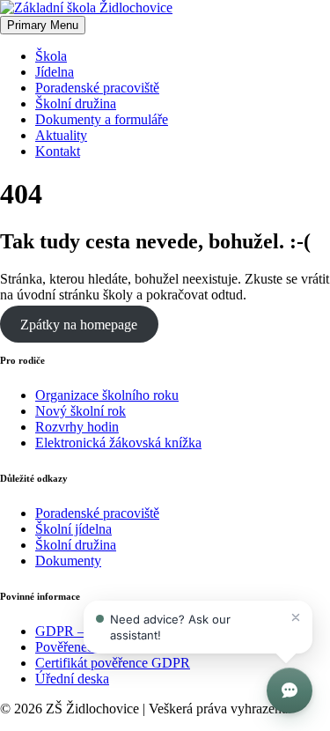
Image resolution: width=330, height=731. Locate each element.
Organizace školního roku (107, 395)
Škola (51, 55)
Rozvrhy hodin (77, 426)
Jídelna (54, 71)
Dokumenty (68, 560)
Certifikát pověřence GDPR (112, 662)
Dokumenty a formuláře (101, 119)
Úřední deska (72, 678)
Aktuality (61, 135)
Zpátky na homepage (78, 324)
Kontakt (57, 151)
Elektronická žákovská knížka (118, 442)
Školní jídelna (73, 528)
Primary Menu (42, 25)
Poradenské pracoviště (97, 87)
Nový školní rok (80, 410)
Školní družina (75, 103)
